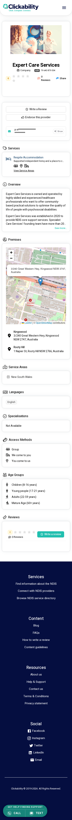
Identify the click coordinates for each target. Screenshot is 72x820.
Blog (36, 625)
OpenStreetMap (44, 322)
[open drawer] (64, 7)
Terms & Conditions (36, 696)
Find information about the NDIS (36, 584)
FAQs (36, 633)
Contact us (36, 689)
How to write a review (36, 640)
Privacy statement (36, 703)
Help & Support (36, 682)
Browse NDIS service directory (36, 598)
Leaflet (28, 322)
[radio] (13, 76)
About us (36, 674)
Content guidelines (36, 647)
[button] (40, 282)
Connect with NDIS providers (36, 591)
